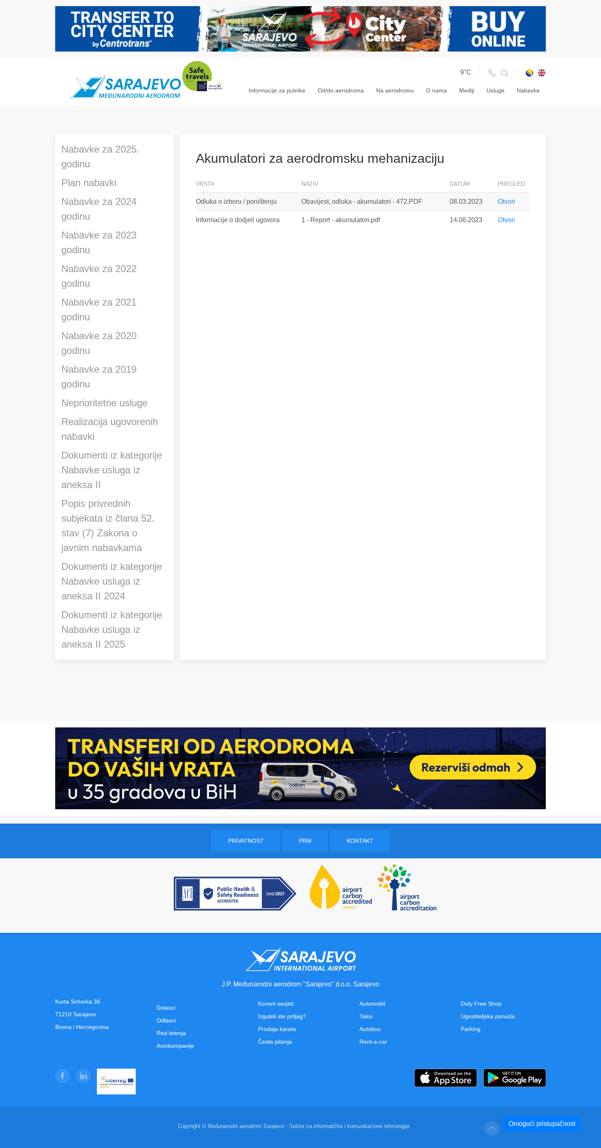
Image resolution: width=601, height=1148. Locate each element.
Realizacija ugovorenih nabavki (109, 429)
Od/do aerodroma (341, 90)
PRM (305, 840)
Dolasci (166, 1007)
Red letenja (171, 1033)
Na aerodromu (395, 90)
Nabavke (528, 90)
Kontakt (360, 840)
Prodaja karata (277, 1029)
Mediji (466, 90)
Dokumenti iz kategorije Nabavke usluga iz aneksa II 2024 (111, 581)
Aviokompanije (175, 1045)
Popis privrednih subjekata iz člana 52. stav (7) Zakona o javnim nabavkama (108, 525)
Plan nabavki (89, 182)
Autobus (370, 1029)
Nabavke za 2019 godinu (99, 376)
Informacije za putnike (277, 90)
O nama (436, 90)
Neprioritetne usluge (104, 402)
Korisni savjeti (276, 1003)
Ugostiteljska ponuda (488, 1016)
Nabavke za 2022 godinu (99, 276)
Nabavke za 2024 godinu (99, 209)
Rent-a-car (373, 1041)
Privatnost (246, 840)
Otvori (506, 201)
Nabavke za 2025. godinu (100, 156)
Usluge (496, 90)
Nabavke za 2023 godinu (99, 242)
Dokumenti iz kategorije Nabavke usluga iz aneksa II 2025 (111, 629)
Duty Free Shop (481, 1003)
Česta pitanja (275, 1041)
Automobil (372, 1003)
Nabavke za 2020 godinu (99, 343)
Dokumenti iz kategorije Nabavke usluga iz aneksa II (111, 470)
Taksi (365, 1016)
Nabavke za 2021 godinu (99, 309)
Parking (470, 1029)
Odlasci (166, 1020)
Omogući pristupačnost (542, 1123)
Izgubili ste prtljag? (282, 1016)
